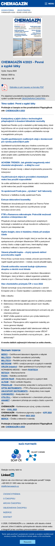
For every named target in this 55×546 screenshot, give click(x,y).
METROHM (6, 363)
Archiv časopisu (24, 10)
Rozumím (27, 542)
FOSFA (4, 375)
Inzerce (7, 512)
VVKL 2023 (12, 409)
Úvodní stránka (7, 10)
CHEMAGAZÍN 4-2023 (15, 110)
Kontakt (7, 516)
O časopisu (9, 498)
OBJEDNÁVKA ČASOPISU (33, 98)
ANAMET (5, 400)
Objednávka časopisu (15, 507)
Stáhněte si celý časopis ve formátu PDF (27, 87)
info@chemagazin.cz (10, 486)
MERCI (4, 354)
